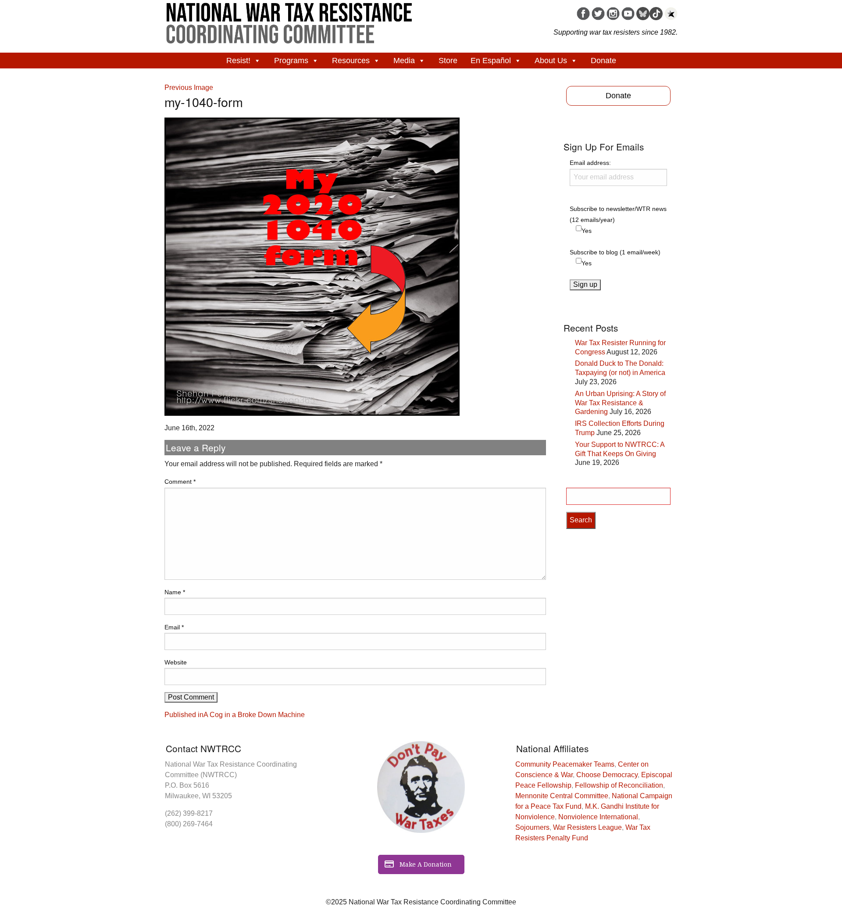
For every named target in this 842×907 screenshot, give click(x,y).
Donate (603, 60)
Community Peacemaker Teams (564, 764)
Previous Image (188, 87)
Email (174, 627)
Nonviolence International (598, 817)
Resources (351, 60)
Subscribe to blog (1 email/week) (615, 252)
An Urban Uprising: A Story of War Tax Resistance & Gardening (620, 403)
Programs (291, 60)
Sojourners (532, 827)
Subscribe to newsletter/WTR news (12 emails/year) (618, 214)
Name (174, 592)
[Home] (289, 20)
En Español (491, 60)
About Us (551, 60)
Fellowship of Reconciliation (619, 785)
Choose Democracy (607, 774)
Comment (180, 481)
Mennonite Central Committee (561, 796)
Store (448, 60)
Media (404, 60)
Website (175, 662)
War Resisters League (587, 827)
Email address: (590, 162)
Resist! (238, 60)
